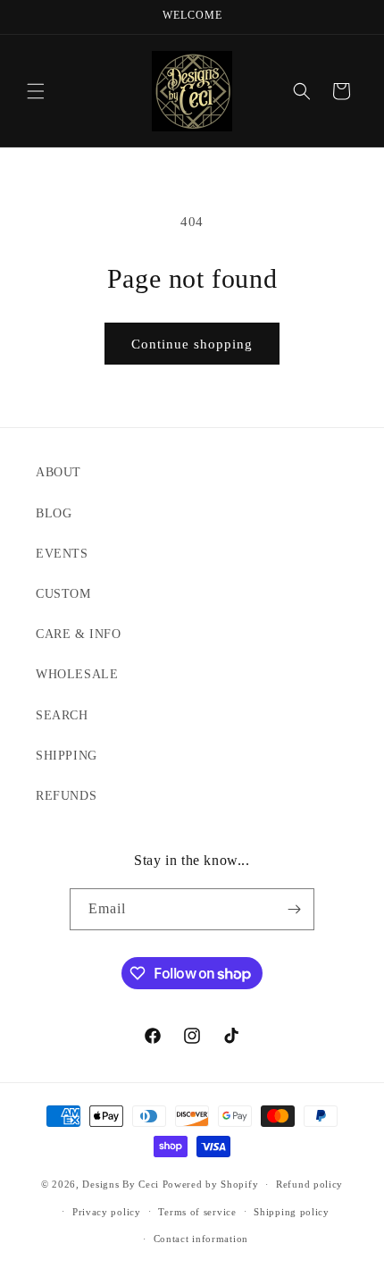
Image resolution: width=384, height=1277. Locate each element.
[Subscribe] (293, 909)
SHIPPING (66, 755)
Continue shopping (192, 344)
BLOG (53, 513)
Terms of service (197, 1211)
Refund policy (309, 1184)
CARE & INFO (78, 634)
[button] (35, 91)
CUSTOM (63, 594)
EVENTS (62, 553)
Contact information (201, 1238)
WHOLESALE (77, 674)
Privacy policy (106, 1211)
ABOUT (58, 472)
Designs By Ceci (120, 1184)
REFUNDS (66, 795)
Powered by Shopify (211, 1184)
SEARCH (62, 715)
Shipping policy (292, 1211)
